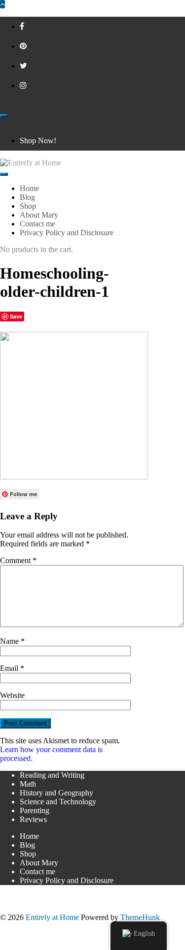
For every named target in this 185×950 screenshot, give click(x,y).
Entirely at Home (52, 917)
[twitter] (23, 66)
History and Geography (56, 793)
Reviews (33, 819)
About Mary (39, 862)
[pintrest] (23, 46)
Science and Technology (58, 801)
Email (12, 668)
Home (29, 836)
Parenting (34, 810)
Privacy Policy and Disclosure (66, 880)
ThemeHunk (140, 917)
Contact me (37, 871)
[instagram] (23, 85)
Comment (18, 560)
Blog (27, 845)
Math (28, 784)
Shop (28, 854)
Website (12, 695)
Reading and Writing (52, 775)
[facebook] (22, 26)
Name (12, 641)
